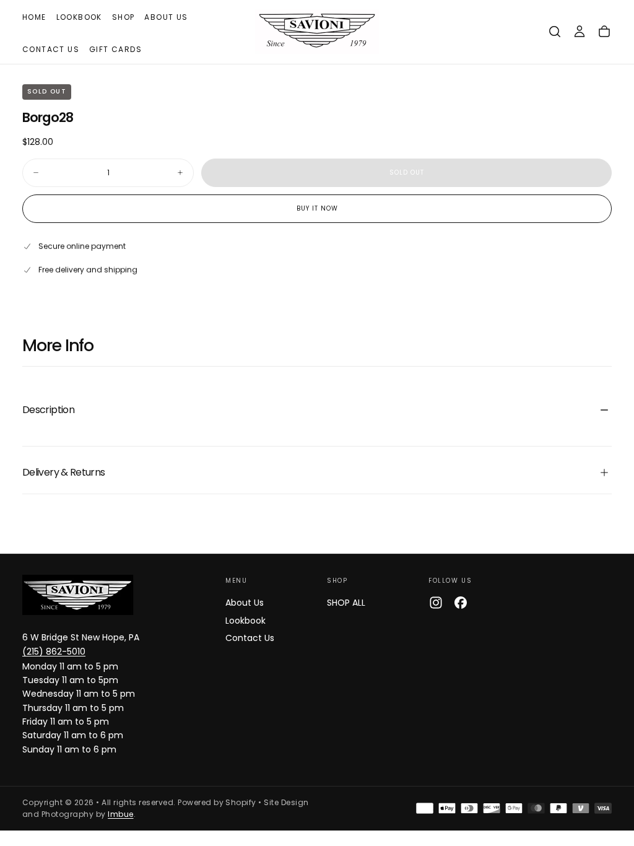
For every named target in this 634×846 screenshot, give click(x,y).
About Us (166, 17)
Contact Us (50, 49)
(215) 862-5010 (53, 651)
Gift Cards (115, 49)
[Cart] (604, 31)
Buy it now (317, 208)
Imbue (120, 814)
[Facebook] (460, 602)
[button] (554, 31)
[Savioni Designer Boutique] (78, 595)
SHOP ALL (346, 602)
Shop (123, 17)
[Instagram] (435, 602)
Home (34, 17)
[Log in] (579, 31)
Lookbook (79, 17)
